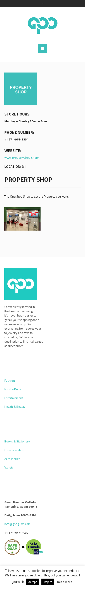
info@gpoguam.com (17, 523)
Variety (9, 467)
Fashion (9, 380)
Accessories (12, 458)
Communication (14, 450)
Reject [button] (48, 582)
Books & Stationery (17, 441)
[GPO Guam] (42, 25)
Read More (64, 582)
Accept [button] (32, 582)
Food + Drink (12, 389)
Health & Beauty (15, 406)
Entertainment (13, 398)
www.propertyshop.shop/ (21, 157)
